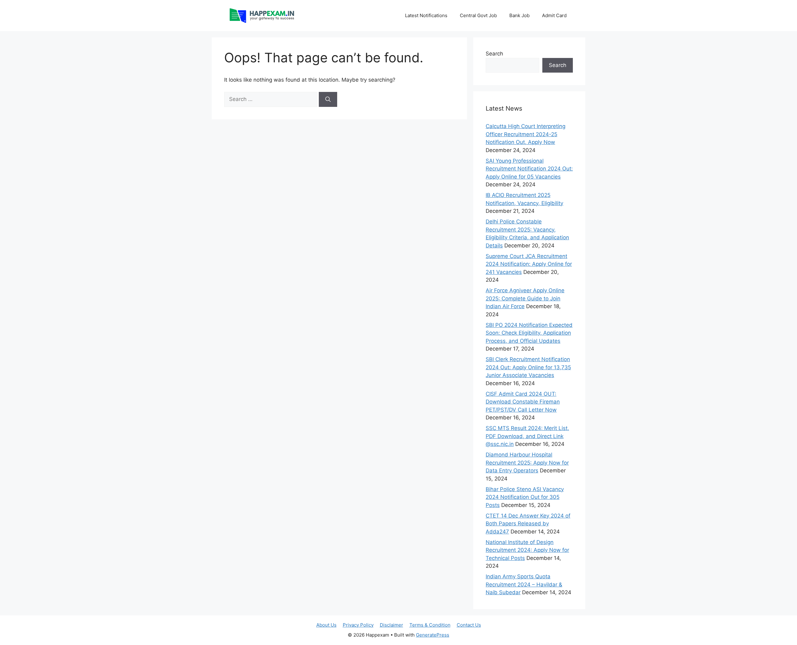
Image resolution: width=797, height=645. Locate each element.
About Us (326, 625)
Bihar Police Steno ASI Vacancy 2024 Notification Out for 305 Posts (525, 497)
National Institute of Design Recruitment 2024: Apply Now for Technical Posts (527, 550)
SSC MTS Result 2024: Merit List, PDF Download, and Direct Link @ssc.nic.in (527, 436)
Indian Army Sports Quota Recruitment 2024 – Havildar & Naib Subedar (524, 584)
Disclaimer (391, 625)
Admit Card (554, 15)
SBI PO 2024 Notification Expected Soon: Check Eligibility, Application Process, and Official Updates (529, 333)
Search (494, 53)
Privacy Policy (358, 625)
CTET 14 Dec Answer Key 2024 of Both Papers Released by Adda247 (528, 524)
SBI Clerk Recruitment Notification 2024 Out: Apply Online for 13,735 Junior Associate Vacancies (528, 367)
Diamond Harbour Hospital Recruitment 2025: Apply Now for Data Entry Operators (527, 463)
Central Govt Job (478, 15)
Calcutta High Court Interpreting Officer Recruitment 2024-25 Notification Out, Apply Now (525, 134)
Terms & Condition (429, 625)
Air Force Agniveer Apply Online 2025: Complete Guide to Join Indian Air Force (525, 298)
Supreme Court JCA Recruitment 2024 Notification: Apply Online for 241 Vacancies (529, 264)
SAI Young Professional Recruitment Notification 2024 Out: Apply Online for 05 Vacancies (529, 169)
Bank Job (519, 15)
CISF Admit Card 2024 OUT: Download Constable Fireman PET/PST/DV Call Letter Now (523, 402)
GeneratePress (432, 635)
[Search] (328, 99)
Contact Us (469, 625)
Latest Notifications (426, 15)
